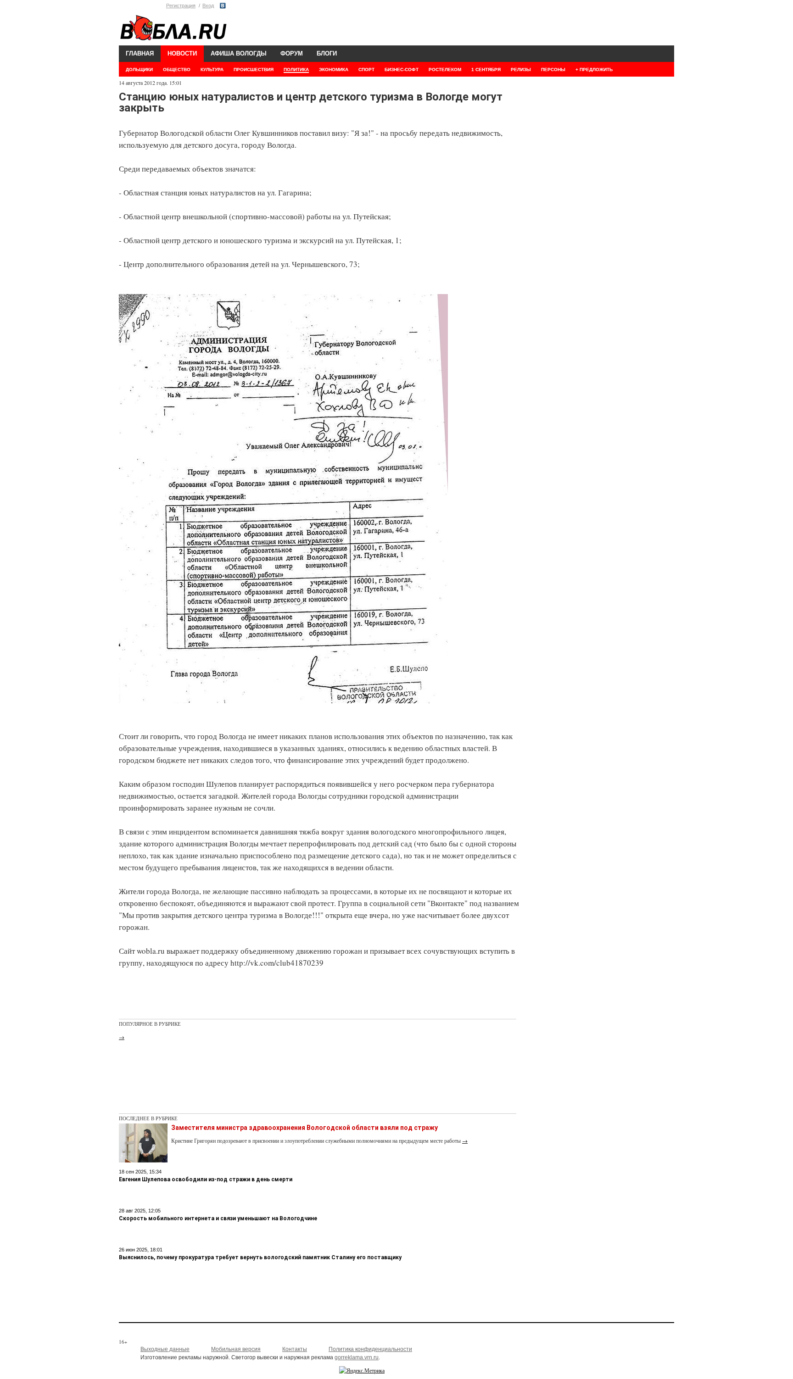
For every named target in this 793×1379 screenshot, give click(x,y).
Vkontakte (223, 6)
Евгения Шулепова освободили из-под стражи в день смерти (205, 1179)
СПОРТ (366, 69)
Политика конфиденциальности (370, 1349)
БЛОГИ (327, 53)
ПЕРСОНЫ (553, 69)
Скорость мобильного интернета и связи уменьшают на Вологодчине (218, 1218)
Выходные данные (165, 1349)
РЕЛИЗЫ (521, 69)
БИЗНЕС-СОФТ (402, 69)
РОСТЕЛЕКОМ (445, 69)
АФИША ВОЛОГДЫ (239, 53)
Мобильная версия (236, 1349)
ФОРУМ (291, 53)
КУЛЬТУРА (212, 69)
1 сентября (486, 69)
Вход (208, 5)
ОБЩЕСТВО (176, 69)
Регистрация (180, 5)
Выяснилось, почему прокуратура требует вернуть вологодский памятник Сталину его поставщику (260, 1257)
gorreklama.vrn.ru (357, 1357)
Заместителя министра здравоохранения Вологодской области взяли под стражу (304, 1127)
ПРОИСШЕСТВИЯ (254, 69)
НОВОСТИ (182, 53)
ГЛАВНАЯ (140, 53)
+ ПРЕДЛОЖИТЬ (594, 69)
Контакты (294, 1349)
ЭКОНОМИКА (333, 69)
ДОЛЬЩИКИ (139, 69)
